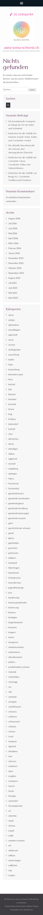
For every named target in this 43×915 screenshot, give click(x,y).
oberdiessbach (15, 657)
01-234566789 (23, 14)
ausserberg (13, 354)
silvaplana (12, 751)
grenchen (12, 548)
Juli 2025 (12, 283)
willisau (11, 855)
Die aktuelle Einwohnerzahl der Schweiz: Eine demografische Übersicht (21, 149)
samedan (12, 696)
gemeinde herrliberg (17, 508)
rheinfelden (13, 677)
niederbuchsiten (16, 647)
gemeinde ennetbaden (19, 498)
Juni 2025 (12, 288)
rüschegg (12, 682)
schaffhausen (14, 706)
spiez (10, 771)
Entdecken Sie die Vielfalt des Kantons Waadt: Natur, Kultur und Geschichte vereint (22, 137)
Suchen (10, 98)
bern (10, 379)
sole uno (12, 761)
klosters (12, 612)
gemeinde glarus (16, 503)
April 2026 (13, 238)
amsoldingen (14, 329)
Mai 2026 (12, 233)
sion (10, 756)
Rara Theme (33, 906)
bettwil (11, 384)
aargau (11, 320)
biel (10, 389)
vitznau (11, 825)
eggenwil (12, 458)
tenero (11, 786)
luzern (11, 637)
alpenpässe (13, 324)
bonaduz (12, 399)
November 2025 (16, 263)
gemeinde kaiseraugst (18, 513)
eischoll (11, 463)
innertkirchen (14, 582)
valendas (12, 815)
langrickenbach (15, 622)
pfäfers (11, 662)
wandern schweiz (16, 840)
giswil (11, 533)
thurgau (12, 796)
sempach (12, 741)
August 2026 (14, 218)
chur (10, 434)
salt (10, 691)
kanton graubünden (17, 602)
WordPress (28, 910)
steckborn (13, 781)
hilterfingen (13, 567)
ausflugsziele (14, 349)
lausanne (12, 627)
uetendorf (13, 801)
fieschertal (13, 483)
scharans (12, 711)
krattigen (12, 617)
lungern (12, 632)
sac (9, 686)
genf (10, 523)
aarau (11, 315)
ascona (11, 344)
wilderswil (13, 850)
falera (11, 478)
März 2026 (13, 243)
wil (9, 845)
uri (9, 810)
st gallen (12, 776)
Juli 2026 (12, 223)
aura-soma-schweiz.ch (21, 47)
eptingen (12, 473)
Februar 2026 (14, 248)
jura (10, 592)
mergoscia (13, 642)
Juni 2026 (12, 228)
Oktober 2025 (15, 268)
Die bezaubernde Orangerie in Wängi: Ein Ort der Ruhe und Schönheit (21, 125)
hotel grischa (14, 577)
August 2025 (14, 278)
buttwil (11, 429)
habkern (12, 558)
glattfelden (13, 543)
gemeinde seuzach (17, 518)
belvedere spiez (15, 374)
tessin (11, 791)
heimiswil (12, 563)
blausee (12, 394)
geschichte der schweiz (19, 528)
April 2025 (13, 297)
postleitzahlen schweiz (19, 667)
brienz (11, 409)
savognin (12, 701)
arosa (10, 339)
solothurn (12, 766)
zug (10, 870)
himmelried (13, 572)
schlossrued (14, 721)
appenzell (12, 334)
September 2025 (16, 273)
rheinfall (12, 672)
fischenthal (13, 488)
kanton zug (13, 607)
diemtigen (13, 448)
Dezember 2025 (15, 258)
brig (10, 414)
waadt (11, 830)
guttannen (13, 553)
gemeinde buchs (16, 493)
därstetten (13, 439)
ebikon (11, 453)
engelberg (13, 468)
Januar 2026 (14, 253)
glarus (11, 538)
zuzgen (11, 875)
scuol (10, 736)
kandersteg (13, 597)
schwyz (11, 731)
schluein (12, 726)
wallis (10, 835)
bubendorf (13, 424)
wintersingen (14, 860)
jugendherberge (16, 587)
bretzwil (12, 404)
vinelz (11, 820)
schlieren (12, 716)
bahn (10, 364)
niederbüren (14, 652)
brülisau (12, 419)
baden (11, 359)
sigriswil (12, 746)
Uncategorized (15, 805)
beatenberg (13, 369)
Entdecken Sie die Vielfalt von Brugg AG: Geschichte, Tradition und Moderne (22, 176)
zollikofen (12, 865)
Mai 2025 (12, 293)
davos (11, 444)
